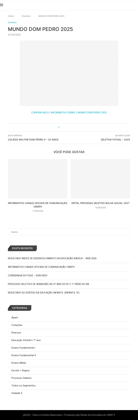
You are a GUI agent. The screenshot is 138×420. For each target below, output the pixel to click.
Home (11, 16)
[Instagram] (124, 5)
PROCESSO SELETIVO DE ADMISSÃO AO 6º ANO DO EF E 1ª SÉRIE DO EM (48, 284)
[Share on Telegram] (74, 127)
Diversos (26, 16)
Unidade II (16, 393)
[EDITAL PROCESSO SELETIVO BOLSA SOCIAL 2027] (100, 179)
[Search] (136, 5)
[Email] (131, 5)
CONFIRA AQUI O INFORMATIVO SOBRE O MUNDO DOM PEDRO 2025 (69, 112)
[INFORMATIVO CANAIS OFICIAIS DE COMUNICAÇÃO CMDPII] (37, 179)
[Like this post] (61, 127)
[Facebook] (120, 5)
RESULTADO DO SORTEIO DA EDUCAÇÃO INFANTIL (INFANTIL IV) (43, 292)
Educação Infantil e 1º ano (26, 340)
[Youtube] (127, 5)
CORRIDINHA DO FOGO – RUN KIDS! (27, 275)
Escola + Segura (20, 370)
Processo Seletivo (21, 378)
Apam (14, 317)
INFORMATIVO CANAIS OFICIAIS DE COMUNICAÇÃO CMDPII (41, 266)
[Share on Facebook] (65, 127)
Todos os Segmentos (23, 385)
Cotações (16, 325)
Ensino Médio (18, 362)
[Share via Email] (78, 127)
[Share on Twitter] (68, 127)
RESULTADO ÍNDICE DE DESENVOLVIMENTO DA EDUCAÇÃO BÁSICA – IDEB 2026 (52, 258)
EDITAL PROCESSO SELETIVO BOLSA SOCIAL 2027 (100, 203)
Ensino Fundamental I (23, 347)
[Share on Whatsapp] (71, 127)
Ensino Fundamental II (23, 355)
